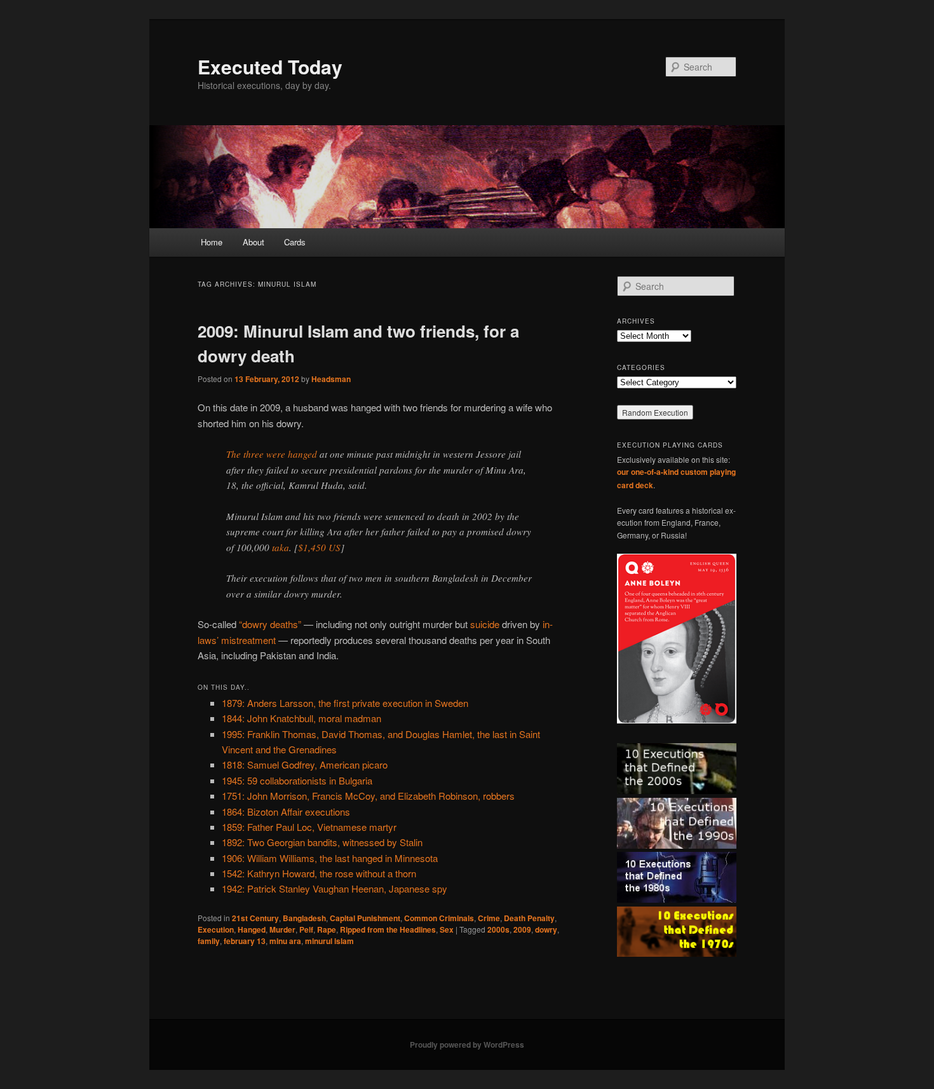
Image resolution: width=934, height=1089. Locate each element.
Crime (489, 918)
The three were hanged (271, 454)
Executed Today (270, 66)
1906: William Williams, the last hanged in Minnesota (330, 858)
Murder (282, 929)
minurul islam (329, 941)
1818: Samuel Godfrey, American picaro (305, 764)
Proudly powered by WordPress (467, 1044)
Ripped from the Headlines (388, 929)
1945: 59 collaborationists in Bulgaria (297, 780)
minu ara (285, 941)
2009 (522, 929)
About (253, 242)
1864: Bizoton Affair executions (286, 811)
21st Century (255, 918)
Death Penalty (529, 918)
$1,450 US (319, 547)
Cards (295, 242)
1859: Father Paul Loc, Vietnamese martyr (309, 826)
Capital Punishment (365, 918)
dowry (546, 929)
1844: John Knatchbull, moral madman (301, 718)
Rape (326, 929)
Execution (216, 929)
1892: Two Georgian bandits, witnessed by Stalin (322, 842)
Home (211, 242)
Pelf (306, 929)
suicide (484, 624)
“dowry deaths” (270, 624)
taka (280, 547)
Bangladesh (304, 918)
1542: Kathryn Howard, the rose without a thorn (319, 873)
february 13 (245, 941)
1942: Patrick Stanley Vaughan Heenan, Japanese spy (334, 888)
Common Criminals (439, 918)
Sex (447, 929)
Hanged (252, 929)
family (209, 941)
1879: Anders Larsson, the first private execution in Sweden (345, 702)
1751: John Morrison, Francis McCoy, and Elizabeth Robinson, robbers (368, 795)
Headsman (331, 379)
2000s (498, 929)
